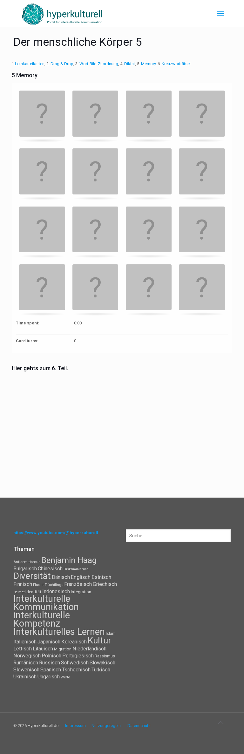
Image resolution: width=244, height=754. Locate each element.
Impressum (75, 725)
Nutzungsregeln (106, 725)
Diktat (129, 63)
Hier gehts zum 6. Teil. (40, 368)
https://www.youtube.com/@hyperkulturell (55, 532)
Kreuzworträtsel (176, 63)
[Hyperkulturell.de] (62, 13)
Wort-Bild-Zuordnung (98, 63)
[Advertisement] (122, 420)
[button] (42, 114)
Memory (148, 63)
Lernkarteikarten (29, 63)
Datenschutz (139, 725)
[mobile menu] (220, 13)
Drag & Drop (62, 63)
